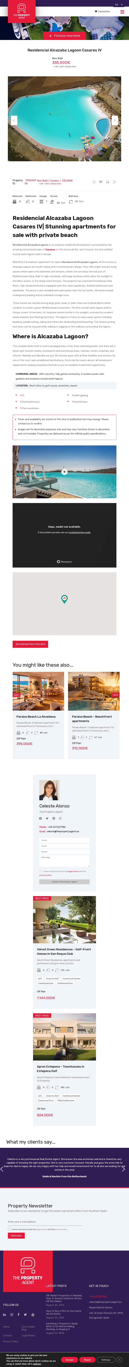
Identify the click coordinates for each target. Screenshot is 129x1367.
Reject (87, 1359)
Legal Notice (28, 1335)
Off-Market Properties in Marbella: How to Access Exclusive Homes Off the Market (64, 1298)
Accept (69, 1359)
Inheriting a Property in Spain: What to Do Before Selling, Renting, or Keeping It (62, 1326)
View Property (42, 702)
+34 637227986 (98, 1296)
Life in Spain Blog (28, 1328)
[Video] (64, 471)
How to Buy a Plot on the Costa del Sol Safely (63, 1312)
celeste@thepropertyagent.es (63, 831)
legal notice (73, 871)
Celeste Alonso (104, 1307)
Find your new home (66, 36)
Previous (14, 120)
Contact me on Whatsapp (94, 182)
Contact (7, 1335)
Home (6, 1326)
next (115, 694)
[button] (68, 604)
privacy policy (45, 875)
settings (37, 1364)
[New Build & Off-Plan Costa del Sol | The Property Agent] (21, 21)
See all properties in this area (30, 644)
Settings (105, 1359)
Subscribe (16, 1235)
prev (16, 694)
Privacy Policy (10, 1341)
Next (115, 120)
